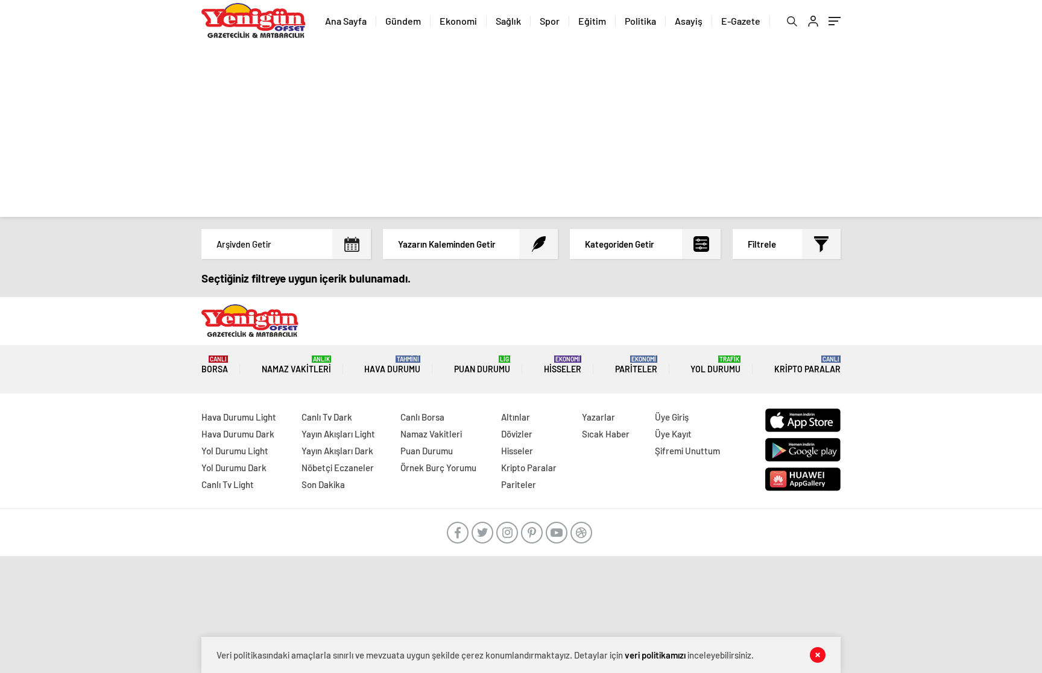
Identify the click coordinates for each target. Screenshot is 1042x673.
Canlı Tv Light (227, 484)
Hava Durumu (392, 364)
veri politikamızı (655, 655)
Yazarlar (598, 417)
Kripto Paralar (807, 364)
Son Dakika (323, 484)
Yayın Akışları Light (338, 433)
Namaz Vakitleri (296, 364)
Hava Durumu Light (238, 417)
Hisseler (562, 364)
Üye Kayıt (673, 433)
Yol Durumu (715, 364)
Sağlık (508, 21)
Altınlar (515, 417)
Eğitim (592, 21)
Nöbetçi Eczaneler (338, 467)
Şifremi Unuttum (687, 450)
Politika (640, 21)
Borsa (214, 364)
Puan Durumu (482, 364)
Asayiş (689, 21)
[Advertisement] (521, 132)
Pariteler (636, 364)
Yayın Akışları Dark (337, 450)
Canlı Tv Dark (327, 417)
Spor (550, 21)
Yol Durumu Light (234, 450)
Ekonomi (458, 21)
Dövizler (516, 433)
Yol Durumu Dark (234, 467)
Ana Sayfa (346, 21)
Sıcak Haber (606, 433)
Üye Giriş (672, 417)
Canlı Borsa (422, 417)
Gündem (403, 21)
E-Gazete (740, 21)
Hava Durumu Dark (237, 433)
